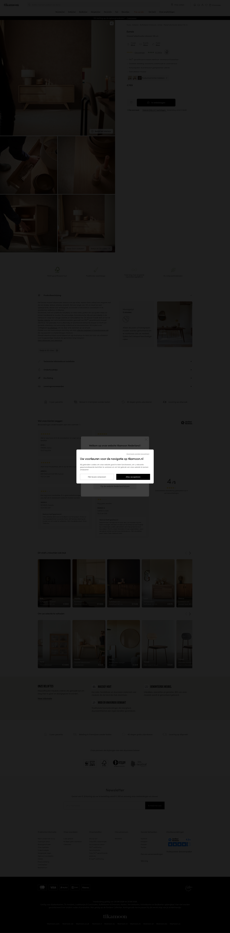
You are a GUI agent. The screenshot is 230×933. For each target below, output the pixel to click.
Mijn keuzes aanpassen (97, 477)
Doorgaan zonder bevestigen (138, 454)
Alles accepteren (133, 477)
